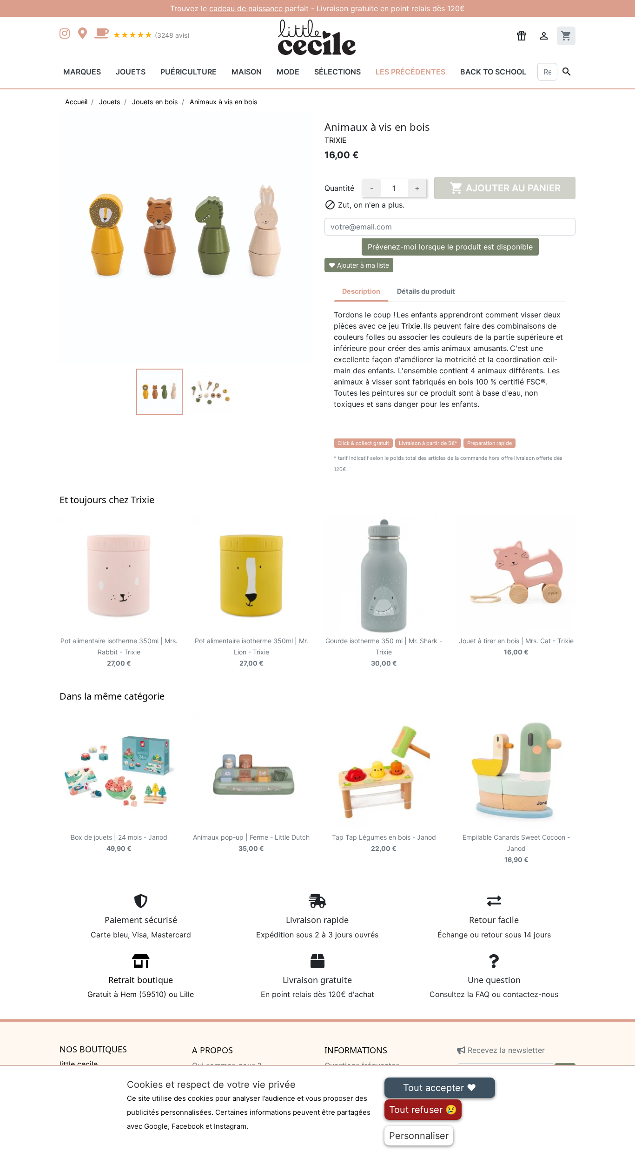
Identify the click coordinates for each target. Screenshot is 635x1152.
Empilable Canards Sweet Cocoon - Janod (516, 848)
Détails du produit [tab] (426, 291)
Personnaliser (419, 1135)
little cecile (79, 1064)
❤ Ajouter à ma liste (359, 265)
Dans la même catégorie (112, 696)
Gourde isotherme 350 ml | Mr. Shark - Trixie (383, 652)
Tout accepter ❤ (439, 1087)
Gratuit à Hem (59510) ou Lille (140, 986)
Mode (288, 71)
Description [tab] (361, 291)
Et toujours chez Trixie (107, 499)
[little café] (101, 34)
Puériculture (188, 71)
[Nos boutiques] (85, 34)
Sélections (337, 71)
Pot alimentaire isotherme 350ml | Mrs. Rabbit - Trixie (119, 652)
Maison (247, 71)
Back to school (493, 71)
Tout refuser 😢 (423, 1109)
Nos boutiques (93, 1049)
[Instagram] (66, 34)
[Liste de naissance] (521, 35)
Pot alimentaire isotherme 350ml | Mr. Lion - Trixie (251, 652)
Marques (82, 71)
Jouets (131, 71)
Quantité (339, 188)
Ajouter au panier (505, 188)
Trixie (335, 140)
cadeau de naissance (246, 8)
